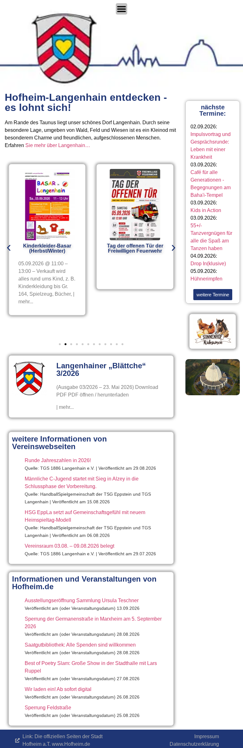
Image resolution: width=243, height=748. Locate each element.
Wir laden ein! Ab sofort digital (58, 689)
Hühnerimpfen (206, 278)
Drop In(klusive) (208, 263)
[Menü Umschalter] (121, 9)
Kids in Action (205, 210)
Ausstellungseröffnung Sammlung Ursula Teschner (82, 600)
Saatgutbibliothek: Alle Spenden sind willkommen (80, 645)
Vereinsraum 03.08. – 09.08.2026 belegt (69, 546)
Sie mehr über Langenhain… (57, 145)
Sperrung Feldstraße (48, 707)
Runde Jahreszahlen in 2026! (58, 460)
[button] (9, 248)
